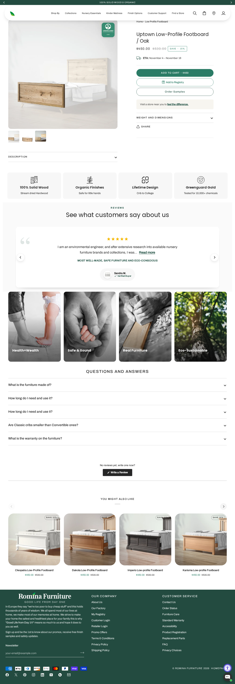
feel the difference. (178, 104)
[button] (55, 13)
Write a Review (121, 473)
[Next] (214, 257)
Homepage (219, 668)
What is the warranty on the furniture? (35, 438)
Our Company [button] (104, 596)
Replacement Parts (173, 638)
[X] (16, 674)
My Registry (98, 614)
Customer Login (100, 620)
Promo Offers (99, 632)
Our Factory (98, 608)
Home (139, 21)
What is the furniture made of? (29, 385)
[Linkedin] (42, 674)
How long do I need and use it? (30, 398)
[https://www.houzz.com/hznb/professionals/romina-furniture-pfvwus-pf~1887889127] (60, 674)
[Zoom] (63, 74)
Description (17, 156)
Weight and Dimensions (154, 117)
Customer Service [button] (180, 596)
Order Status (169, 608)
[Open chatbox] (227, 677)
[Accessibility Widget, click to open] (227, 668)
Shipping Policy (100, 650)
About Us (96, 602)
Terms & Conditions (102, 638)
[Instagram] (33, 674)
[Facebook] (7, 674)
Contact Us (169, 602)
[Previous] (21, 257)
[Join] (81, 653)
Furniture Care (170, 614)
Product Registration (174, 632)
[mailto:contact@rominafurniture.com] (68, 674)
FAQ (165, 644)
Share (146, 126)
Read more (147, 252)
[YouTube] (51, 674)
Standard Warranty (173, 620)
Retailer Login (99, 626)
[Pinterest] (24, 674)
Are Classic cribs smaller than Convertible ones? (43, 425)
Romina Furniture (189, 668)
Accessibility (169, 626)
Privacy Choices (171, 650)
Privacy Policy (99, 644)
